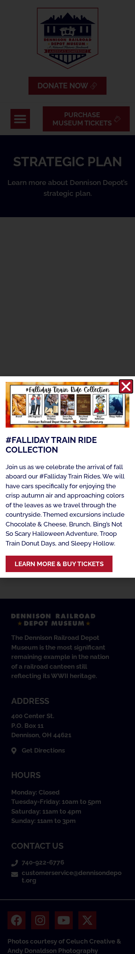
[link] (59, 564)
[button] (126, 386)
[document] (67, 477)
